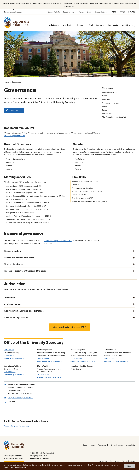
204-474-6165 (109, 358)
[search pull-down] (133, 25)
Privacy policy (102, 461)
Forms (104, 110)
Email (89, 12)
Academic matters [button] (12, 304)
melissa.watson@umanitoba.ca (116, 361)
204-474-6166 (43, 375)
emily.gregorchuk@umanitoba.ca (49, 361)
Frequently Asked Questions (83, 188)
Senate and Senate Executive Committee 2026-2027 (26, 206)
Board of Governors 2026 (15, 193)
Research (81, 25)
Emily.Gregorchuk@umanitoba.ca (20, 398)
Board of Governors (109, 92)
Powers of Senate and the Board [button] (19, 257)
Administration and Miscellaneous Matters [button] (24, 311)
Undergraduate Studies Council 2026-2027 (22, 213)
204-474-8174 (9, 372)
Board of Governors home (16, 159)
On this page (13, 110)
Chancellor (106, 99)
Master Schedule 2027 (14, 189)
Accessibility (130, 445)
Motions (9, 169)
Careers (85, 445)
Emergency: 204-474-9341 (39, 456)
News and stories (101, 12)
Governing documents (110, 103)
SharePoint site (78, 195)
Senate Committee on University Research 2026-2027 (26, 223)
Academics (68, 25)
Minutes (9, 166)
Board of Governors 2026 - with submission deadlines (26, 196)
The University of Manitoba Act (114, 117)
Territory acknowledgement (13, 12)
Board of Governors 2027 (15, 199)
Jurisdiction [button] (9, 297)
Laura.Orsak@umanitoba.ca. (14, 136)
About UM (126, 25)
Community (113, 25)
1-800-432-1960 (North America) (42, 453)
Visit (114, 12)
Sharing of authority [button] (13, 264)
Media (93, 445)
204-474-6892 (76, 358)
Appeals (105, 106)
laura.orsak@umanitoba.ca (14, 375)
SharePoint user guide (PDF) (83, 198)
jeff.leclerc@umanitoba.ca (14, 358)
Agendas (9, 162)
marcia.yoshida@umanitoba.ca (49, 377)
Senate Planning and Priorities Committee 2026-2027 (26, 209)
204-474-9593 (43, 358)
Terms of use (114, 461)
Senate (105, 96)
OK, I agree (129, 466)
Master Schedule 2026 (14, 186)
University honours (109, 113)
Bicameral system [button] (12, 251)
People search (103, 445)
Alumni (81, 12)
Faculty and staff (69, 12)
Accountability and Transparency (16, 426)
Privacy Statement (20, 467)
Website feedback (128, 461)
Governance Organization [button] (16, 317)
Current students (54, 12)
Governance (16, 82)
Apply (122, 12)
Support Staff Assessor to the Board (86, 191)
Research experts (117, 445)
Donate (131, 12)
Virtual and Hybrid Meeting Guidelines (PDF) (88, 201)
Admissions (54, 25)
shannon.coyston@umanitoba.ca (83, 361)
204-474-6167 (9, 355)
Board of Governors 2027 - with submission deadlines (26, 203)
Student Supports (96, 25)
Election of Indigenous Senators (84, 181)
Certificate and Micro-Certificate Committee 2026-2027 (27, 219)
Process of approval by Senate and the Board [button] (25, 271)
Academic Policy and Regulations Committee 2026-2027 (27, 216)
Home (6, 82)
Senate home (79, 159)
